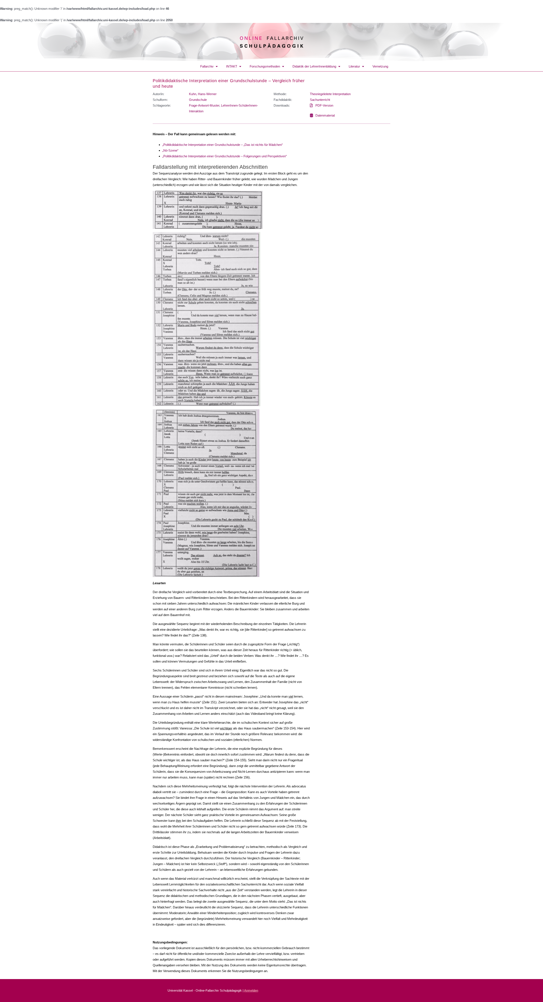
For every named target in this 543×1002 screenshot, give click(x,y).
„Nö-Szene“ (170, 150)
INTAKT (231, 66)
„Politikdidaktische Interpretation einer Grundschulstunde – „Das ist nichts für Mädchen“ (222, 144)
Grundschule (198, 99)
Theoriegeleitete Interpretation (330, 94)
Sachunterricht (320, 99)
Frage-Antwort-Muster (204, 105)
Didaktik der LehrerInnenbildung (314, 66)
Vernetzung (380, 66)
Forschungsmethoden (265, 66)
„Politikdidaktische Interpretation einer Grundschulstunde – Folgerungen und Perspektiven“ (224, 156)
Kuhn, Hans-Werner (203, 94)
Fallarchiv (207, 66)
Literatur (354, 66)
